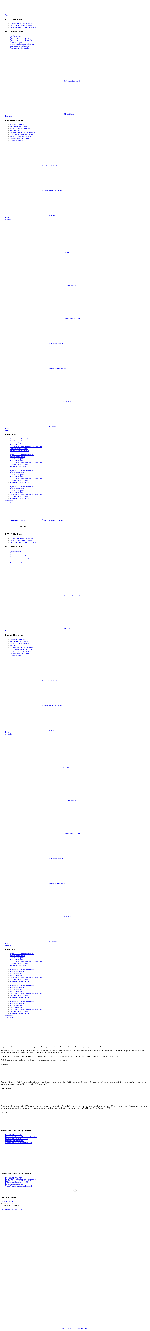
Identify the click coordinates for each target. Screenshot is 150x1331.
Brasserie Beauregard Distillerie (21, 138)
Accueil (11, 1201)
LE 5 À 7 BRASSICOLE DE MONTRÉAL (21, 1137)
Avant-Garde (14, 130)
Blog (7, 428)
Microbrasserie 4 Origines (19, 126)
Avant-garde (53, 215)
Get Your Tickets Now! (71, 81)
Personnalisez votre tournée (19, 48)
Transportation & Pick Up (72, 318)
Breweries (8, 116)
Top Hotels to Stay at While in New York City (26, 447)
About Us (8, 219)
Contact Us (53, 426)
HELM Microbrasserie (17, 140)
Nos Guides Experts (17, 443)
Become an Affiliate (56, 343)
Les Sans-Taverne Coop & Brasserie (22, 132)
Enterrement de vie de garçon (20, 38)
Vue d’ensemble (15, 36)
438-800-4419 (8, 1203)
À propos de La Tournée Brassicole (22, 439)
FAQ (7, 217)
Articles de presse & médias (19, 451)
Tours (7, 15)
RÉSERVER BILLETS (13, 1135)
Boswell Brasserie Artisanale (20, 128)
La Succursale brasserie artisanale (21, 134)
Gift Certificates (68, 114)
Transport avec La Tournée (19, 449)
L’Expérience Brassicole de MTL (16, 1139)
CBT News (67, 401)
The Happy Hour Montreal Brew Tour (23, 27)
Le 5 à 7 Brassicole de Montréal (21, 25)
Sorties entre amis (16, 42)
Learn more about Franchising (11, 1209)
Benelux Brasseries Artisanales (20, 136)
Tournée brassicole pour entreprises (22, 44)
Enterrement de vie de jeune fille (21, 40)
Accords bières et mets (17, 441)
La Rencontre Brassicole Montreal (21, 23)
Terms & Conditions (81, 1328)
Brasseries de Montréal (17, 124)
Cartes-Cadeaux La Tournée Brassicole (18, 1143)
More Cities (9, 430)
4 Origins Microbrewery (50, 165)
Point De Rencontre (16, 445)
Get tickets (4, 1201)
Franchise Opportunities (57, 368)
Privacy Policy (67, 1328)
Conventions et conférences (19, 46)
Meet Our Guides (69, 285)
